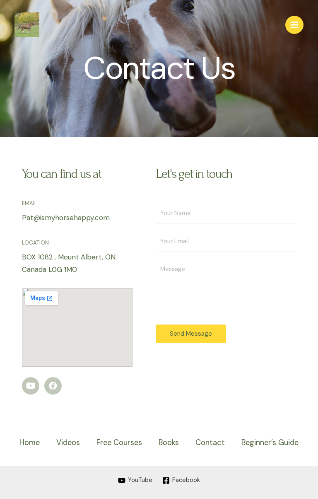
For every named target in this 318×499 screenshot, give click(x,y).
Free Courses (119, 443)
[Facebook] (53, 386)
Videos (68, 443)
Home (29, 443)
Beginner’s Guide (270, 443)
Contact (210, 443)
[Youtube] (30, 386)
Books (169, 443)
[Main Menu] (294, 25)
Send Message (191, 333)
